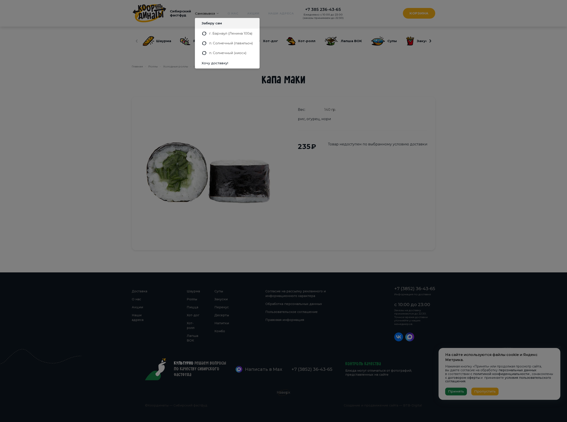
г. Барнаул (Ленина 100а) (230, 33)
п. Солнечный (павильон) (231, 43)
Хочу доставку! (215, 63)
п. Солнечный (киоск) (228, 53)
